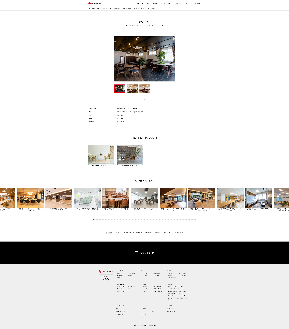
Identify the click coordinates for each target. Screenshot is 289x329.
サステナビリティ (171, 284)
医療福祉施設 (148, 232)
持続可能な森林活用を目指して (175, 293)
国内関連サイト (145, 308)
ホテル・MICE (167, 232)
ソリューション (138, 3)
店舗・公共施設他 (178, 232)
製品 (147, 3)
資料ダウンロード (121, 286)
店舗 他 (118, 277)
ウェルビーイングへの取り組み (175, 288)
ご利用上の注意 (119, 314)
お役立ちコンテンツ (166, 3)
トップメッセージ (158, 286)
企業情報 (178, 3)
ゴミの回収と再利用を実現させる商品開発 (178, 291)
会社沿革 (145, 288)
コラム (129, 288)
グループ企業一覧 (158, 291)
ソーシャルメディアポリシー (148, 311)
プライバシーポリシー (121, 311)
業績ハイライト (157, 288)
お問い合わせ (196, 3)
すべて (117, 232)
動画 (117, 308)
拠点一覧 (145, 291)
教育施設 (157, 232)
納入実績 (155, 3)
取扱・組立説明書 (171, 311)
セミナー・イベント (133, 286)
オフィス (119, 273)
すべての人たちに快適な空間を (175, 286)
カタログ (186, 3)
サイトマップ (170, 308)
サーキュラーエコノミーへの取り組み (177, 295)
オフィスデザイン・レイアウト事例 (132, 232)
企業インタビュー (121, 288)
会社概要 (145, 286)
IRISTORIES (144, 314)
